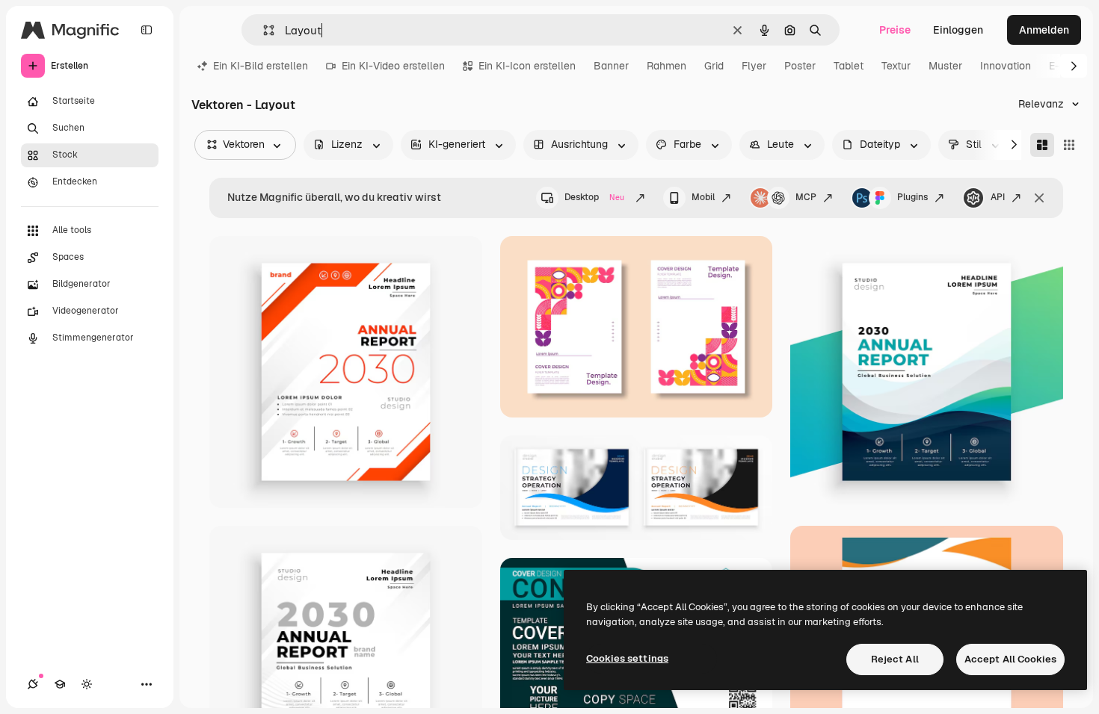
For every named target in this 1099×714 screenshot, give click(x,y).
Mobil (703, 197)
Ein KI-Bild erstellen (260, 65)
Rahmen (666, 65)
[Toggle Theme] (87, 684)
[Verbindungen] (33, 684)
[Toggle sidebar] (146, 30)
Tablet (849, 65)
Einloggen (958, 30)
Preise (895, 30)
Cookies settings (627, 658)
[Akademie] (60, 684)
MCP (805, 197)
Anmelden (1044, 30)
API (998, 197)
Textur (896, 65)
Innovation (1005, 65)
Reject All (895, 659)
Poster (800, 65)
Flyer (754, 65)
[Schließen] (1039, 198)
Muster (945, 65)
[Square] (1069, 145)
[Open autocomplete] (262, 30)
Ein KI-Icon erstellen (527, 65)
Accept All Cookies (1010, 659)
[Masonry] (1042, 145)
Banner (611, 65)
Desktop (594, 197)
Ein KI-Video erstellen (393, 65)
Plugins (912, 197)
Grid (714, 65)
